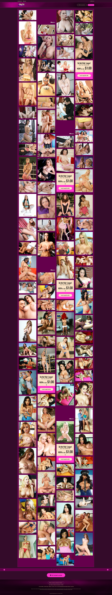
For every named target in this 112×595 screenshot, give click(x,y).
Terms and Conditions (41, 586)
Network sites (20, 1)
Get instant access (91, 4)
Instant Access (58, 584)
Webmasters (50, 586)
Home (49, 584)
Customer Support (46, 586)
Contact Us (53, 586)
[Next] (107, 570)
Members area (92, 1)
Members (52, 584)
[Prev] (4, 570)
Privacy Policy (72, 586)
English (25, 1)
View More (62, 584)
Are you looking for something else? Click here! (56, 582)
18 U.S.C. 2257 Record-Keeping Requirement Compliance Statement (62, 586)
